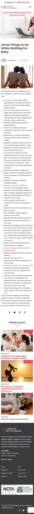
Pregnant (4, 470)
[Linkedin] (24, 312)
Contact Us (22, 473)
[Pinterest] (19, 312)
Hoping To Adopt (7, 473)
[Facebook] (9, 312)
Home (3, 467)
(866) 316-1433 (23, 2)
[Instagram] (27, 510)
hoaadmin (12, 60)
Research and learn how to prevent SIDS (18, 265)
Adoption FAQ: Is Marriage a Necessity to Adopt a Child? (14, 357)
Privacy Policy (22, 476)
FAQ (19, 467)
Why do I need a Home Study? (15, 419)
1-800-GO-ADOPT (12, 453)
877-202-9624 (10, 456)
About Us (4, 476)
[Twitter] (14, 312)
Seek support (9, 100)
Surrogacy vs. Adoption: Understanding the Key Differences (12, 388)
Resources (21, 470)
